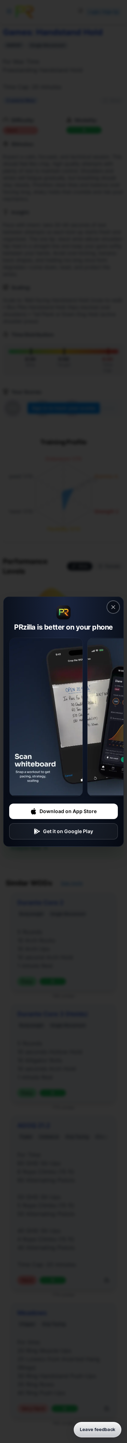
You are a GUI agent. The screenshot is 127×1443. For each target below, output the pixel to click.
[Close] (113, 607)
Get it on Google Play (68, 831)
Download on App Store (68, 811)
